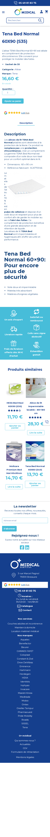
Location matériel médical (25, 631)
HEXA (25, 677)
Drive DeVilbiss (25, 662)
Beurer (25, 647)
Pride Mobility (25, 716)
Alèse (18, 69)
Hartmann (25, 670)
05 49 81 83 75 (27, 3)
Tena (15, 73)
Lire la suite (35, 432)
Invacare (25, 689)
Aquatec (25, 639)
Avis (27, 113)
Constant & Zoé (25, 658)
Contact (27, 610)
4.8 (23, 113)
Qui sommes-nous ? (25, 740)
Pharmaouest (25, 712)
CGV (25, 748)
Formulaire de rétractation (25, 752)
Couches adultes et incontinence (25, 623)
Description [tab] (26, 123)
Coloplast (25, 655)
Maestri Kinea (25, 693)
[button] (14, 410)
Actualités (25, 744)
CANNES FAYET (25, 651)
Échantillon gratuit (36, 353)
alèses (12, 139)
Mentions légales (25, 757)
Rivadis (25, 719)
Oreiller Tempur (25, 708)
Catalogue (27, 606)
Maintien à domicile (25, 627)
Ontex (25, 704)
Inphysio (25, 685)
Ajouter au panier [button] (15, 426)
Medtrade (25, 697)
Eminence (25, 666)
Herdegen (25, 674)
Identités (25, 681)
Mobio (25, 700)
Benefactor (25, 643)
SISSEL (25, 723)
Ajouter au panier (12, 101)
